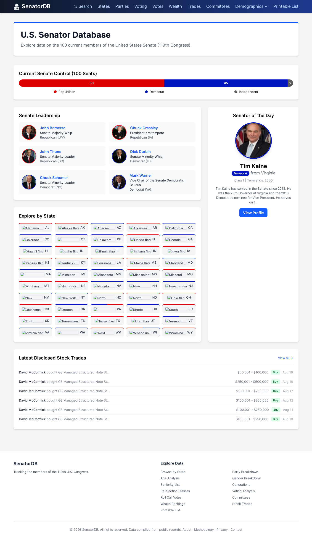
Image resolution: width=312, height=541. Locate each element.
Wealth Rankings (173, 504)
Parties (122, 6)
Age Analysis (170, 478)
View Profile (253, 212)
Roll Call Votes (171, 497)
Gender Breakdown (246, 478)
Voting (140, 6)
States (104, 6)
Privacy (222, 529)
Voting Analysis (243, 491)
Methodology (204, 529)
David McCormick (32, 372)
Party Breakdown (245, 472)
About (186, 529)
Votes (157, 6)
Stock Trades (242, 504)
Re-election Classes (175, 491)
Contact (236, 529)
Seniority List (170, 484)
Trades (194, 6)
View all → (285, 358)
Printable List (286, 6)
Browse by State (173, 472)
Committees (218, 6)
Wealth (175, 6)
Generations (241, 484)
